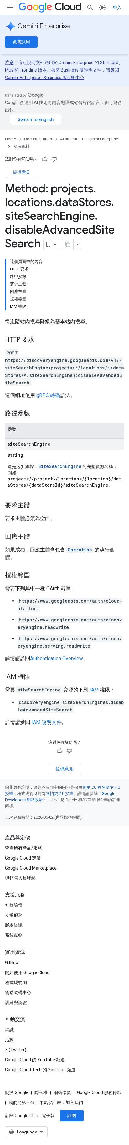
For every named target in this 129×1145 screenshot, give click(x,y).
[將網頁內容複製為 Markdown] (68, 244)
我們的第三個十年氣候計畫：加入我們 (45, 1102)
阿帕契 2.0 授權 (59, 793)
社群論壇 (14, 905)
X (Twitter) (15, 1049)
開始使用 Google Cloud (27, 972)
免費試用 (21, 42)
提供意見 (21, 172)
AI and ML (69, 139)
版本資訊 (14, 925)
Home (10, 139)
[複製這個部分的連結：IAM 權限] (36, 677)
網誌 (9, 1029)
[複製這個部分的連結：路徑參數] (36, 414)
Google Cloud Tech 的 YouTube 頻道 (40, 1069)
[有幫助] (44, 159)
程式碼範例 (16, 982)
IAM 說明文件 (46, 722)
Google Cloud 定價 (23, 858)
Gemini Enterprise (44, 26)
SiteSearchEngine (59, 466)
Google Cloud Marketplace (31, 868)
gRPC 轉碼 (48, 395)
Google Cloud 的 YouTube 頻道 (35, 1059)
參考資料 (21, 146)
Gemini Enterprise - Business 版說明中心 (44, 77)
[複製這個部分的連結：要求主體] (36, 506)
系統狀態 (14, 935)
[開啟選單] (10, 7)
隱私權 (41, 1092)
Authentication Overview (56, 658)
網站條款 (62, 1092)
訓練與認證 (16, 1002)
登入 (117, 7)
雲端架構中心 (18, 992)
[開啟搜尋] (90, 7)
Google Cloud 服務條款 (99, 1092)
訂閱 (71, 1115)
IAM (94, 690)
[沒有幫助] (54, 159)
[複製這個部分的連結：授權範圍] (36, 576)
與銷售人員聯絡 (20, 878)
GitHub (11, 962)
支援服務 (14, 915)
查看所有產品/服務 (23, 848)
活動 (9, 1039)
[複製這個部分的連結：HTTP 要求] (40, 340)
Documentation (38, 139)
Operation (80, 550)
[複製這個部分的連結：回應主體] (36, 537)
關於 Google (16, 1092)
